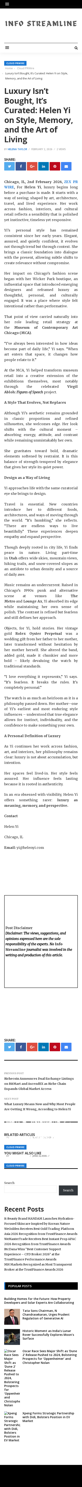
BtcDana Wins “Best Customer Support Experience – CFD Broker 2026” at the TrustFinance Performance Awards (32, 1254)
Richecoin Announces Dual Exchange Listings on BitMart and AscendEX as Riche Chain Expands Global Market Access (39, 1084)
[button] (8, 4)
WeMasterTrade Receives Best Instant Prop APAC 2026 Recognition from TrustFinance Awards (38, 1127)
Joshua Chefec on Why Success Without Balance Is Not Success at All (39, 1148)
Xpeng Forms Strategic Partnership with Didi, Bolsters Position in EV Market (48, 1417)
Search (9, 1183)
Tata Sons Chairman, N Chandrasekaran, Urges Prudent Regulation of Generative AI (46, 1314)
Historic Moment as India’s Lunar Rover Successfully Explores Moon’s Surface (48, 1334)
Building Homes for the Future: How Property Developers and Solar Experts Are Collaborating (39, 1301)
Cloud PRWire (15, 63)
